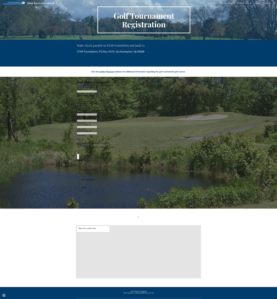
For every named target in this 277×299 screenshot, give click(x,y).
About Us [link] (211, 3)
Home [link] (203, 3)
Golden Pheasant (106, 71)
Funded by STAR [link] (243, 3)
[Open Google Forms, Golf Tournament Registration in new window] (197, 82)
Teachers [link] (257, 3)
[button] (274, 3)
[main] (143, 19)
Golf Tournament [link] (226, 3)
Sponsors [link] (267, 3)
